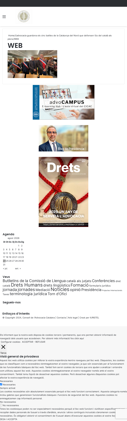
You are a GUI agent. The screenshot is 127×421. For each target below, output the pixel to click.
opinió (75, 289)
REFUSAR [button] (40, 341)
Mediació (43, 290)
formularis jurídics (100, 285)
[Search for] (123, 17)
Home (11, 35)
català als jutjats (78, 281)
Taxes (6, 294)
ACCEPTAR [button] (27, 341)
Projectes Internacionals (112, 290)
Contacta (61, 317)
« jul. (5, 268)
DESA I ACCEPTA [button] (8, 419)
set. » (18, 268)
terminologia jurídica (28, 293)
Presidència (91, 290)
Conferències (103, 280)
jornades (26, 289)
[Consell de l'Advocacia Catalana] (23, 16)
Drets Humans (27, 285)
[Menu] (4, 17)
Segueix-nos (12, 302)
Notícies (60, 289)
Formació (80, 285)
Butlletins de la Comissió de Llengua (34, 280)
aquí (82, 338)
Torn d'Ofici (57, 294)
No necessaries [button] (8, 402)
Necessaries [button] (6, 381)
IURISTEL (94, 317)
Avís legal (73, 317)
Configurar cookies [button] (10, 341)
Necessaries (9, 384)
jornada (10, 289)
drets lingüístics (56, 285)
